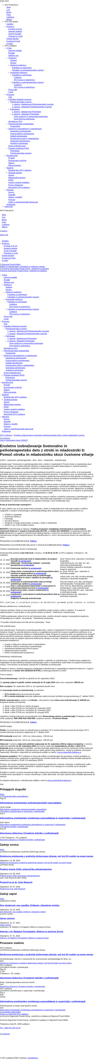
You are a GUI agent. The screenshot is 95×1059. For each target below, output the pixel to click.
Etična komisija (14, 165)
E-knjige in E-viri (15, 29)
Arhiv (2, 794)
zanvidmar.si (33, 1058)
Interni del (9, 207)
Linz (8, 10)
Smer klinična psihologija (24, 119)
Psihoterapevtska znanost (20, 102)
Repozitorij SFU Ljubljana (19, 187)
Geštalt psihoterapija (18, 136)
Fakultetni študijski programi (19, 99)
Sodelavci (12, 58)
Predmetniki (15, 126)
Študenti (9, 168)
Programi (10, 95)
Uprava (13, 63)
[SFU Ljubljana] (24, 269)
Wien (8, 7)
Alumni (11, 175)
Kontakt (11, 53)
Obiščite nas (13, 56)
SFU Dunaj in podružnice (24, 80)
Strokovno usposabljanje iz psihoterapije (25, 129)
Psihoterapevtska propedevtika (21, 124)
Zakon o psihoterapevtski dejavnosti (23, 202)
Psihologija (14, 109)
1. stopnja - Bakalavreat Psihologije (26, 112)
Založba (9, 24)
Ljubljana (10, 17)
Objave (11, 163)
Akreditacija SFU (15, 121)
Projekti (11, 158)
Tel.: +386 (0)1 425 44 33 (10, 1028)
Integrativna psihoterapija (20, 131)
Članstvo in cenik (15, 36)
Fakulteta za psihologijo (22, 68)
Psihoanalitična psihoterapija (22, 134)
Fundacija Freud (13, 41)
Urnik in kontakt (14, 34)
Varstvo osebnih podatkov (19, 182)
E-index (9, 44)
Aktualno (10, 190)
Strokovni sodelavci (18, 65)
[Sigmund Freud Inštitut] (10, 264)
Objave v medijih (15, 197)
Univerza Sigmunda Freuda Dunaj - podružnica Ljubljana (23, 271)
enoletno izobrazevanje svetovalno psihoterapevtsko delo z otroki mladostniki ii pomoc (49, 435)
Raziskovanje (12, 156)
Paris (8, 15)
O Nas (9, 48)
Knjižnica (10, 27)
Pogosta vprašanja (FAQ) (18, 148)
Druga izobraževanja (16, 146)
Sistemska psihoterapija (20, 141)
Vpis (10, 97)
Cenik (10, 92)
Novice (11, 192)
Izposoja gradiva (15, 31)
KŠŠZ (10, 180)
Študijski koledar (15, 173)
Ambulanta (10, 205)
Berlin (8, 12)
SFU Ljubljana (6, 435)
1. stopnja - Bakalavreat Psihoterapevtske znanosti (33, 104)
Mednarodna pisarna (16, 178)
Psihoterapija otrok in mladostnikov (24, 139)
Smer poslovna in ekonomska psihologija (31, 117)
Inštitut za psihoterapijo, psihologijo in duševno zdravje (22, 267)
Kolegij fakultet (12, 39)
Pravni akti (12, 90)
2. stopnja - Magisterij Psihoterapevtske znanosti (32, 107)
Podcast (11, 200)
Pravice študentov (15, 185)
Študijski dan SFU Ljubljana (19, 170)
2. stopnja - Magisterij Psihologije (25, 114)
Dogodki (11, 195)
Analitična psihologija (19, 143)
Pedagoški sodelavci (18, 73)
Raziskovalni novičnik (17, 161)
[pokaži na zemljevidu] (5, 1034)
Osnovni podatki (15, 51)
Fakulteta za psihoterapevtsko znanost (28, 70)
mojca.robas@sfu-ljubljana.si (69, 752)
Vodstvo (13, 60)
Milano (9, 20)
